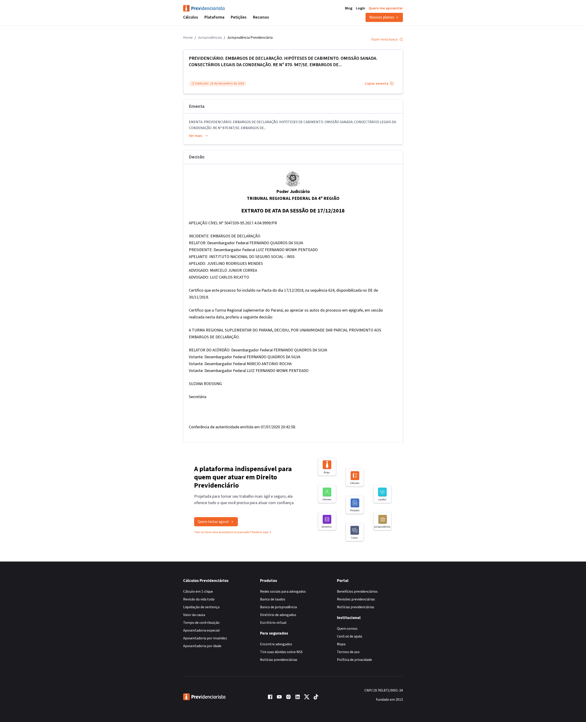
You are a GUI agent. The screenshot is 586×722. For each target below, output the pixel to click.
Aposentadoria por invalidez (205, 638)
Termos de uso (348, 652)
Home (188, 37)
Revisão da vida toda (198, 599)
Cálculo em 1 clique (198, 591)
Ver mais (195, 135)
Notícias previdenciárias (278, 660)
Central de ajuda (349, 636)
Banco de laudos (272, 599)
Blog (348, 8)
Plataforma (214, 17)
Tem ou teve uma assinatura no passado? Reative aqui (231, 532)
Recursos (261, 17)
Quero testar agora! (213, 521)
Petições (239, 17)
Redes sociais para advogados (283, 591)
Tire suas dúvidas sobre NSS (281, 652)
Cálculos (190, 17)
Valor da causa (194, 615)
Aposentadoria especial (201, 630)
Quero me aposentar (386, 8)
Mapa (341, 644)
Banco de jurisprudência (278, 607)
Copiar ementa (376, 83)
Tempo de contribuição (201, 623)
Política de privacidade (354, 660)
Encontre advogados (276, 644)
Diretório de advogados (278, 615)
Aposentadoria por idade (202, 646)
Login (360, 8)
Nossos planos (381, 17)
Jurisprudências (210, 37)
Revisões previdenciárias (356, 599)
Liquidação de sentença (201, 607)
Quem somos (347, 629)
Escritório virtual (273, 623)
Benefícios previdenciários (357, 591)
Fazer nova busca (384, 39)
